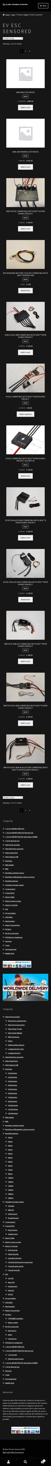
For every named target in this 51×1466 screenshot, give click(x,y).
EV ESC (10, 1294)
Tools (7, 945)
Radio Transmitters (12, 925)
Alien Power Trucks (15, 1029)
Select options (25, 414)
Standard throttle (14, 1258)
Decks (10, 1041)
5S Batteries (12, 1089)
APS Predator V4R (11, 857)
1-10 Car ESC (12, 1355)
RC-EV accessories (12, 933)
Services (8, 941)
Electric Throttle (11, 905)
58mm (10, 1162)
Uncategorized (10, 949)
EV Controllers (10, 913)
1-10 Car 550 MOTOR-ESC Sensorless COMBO (21, 837)
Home (7, 15)
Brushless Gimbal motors (14, 873)
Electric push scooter (13, 901)
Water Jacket (13, 1323)
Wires (10, 1335)
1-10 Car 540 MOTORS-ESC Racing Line (19, 833)
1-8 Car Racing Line (12, 841)
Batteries (8, 861)
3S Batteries (12, 1081)
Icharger (11, 1206)
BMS (6, 869)
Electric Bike (9, 897)
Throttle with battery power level (20, 1262)
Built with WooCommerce (13, 1452)
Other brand (12, 1214)
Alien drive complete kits (17, 1021)
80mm (10, 1174)
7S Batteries (12, 1097)
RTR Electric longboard (13, 937)
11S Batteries (13, 1109)
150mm (10, 1190)
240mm (10, 1198)
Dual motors (12, 1230)
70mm (10, 1170)
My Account (8, 1462)
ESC (6, 909)
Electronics (12, 1331)
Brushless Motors (11, 881)
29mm (10, 1137)
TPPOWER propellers (15, 1318)
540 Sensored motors (16, 1359)
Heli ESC (11, 1290)
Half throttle (13, 1250)
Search (25, 1462)
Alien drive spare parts (16, 1025)
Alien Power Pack (11, 853)
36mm (10, 1141)
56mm (10, 1158)
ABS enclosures (13, 1037)
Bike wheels (9, 865)
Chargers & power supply (14, 885)
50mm (10, 1154)
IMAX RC (11, 1210)
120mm (10, 1186)
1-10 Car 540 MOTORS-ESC (14, 829)
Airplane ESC (12, 1286)
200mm (10, 1194)
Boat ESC (11, 1282)
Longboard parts (14, 1053)
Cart (39, 1460)
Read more (25, 290)
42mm (10, 1150)
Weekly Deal (9, 953)
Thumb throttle (14, 1270)
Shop (13, 15)
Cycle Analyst (10, 889)
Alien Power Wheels (15, 1033)
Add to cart (25, 107)
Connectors (12, 1339)
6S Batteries (12, 1093)
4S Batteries (12, 1085)
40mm (10, 1146)
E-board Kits (9, 893)
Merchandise (10, 921)
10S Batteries (13, 1105)
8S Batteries (12, 1101)
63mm (10, 1166)
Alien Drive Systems (12, 845)
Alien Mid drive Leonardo (14, 849)
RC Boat (8, 929)
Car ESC (11, 1278)
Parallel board (13, 1218)
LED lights (9, 917)
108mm (10, 1182)
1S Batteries (12, 1073)
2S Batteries (12, 1077)
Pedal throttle (13, 1254)
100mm (10, 1178)
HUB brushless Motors (16, 1045)
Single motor (13, 1234)
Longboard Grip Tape (16, 1049)
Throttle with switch (15, 1266)
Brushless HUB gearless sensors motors (20, 877)
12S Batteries (13, 1113)
